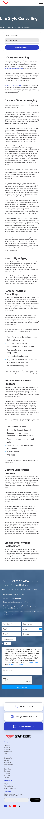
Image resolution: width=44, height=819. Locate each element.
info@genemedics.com (26, 716)
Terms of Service (10, 788)
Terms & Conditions (15, 664)
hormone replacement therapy (14, 68)
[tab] (22, 40)
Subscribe (35, 800)
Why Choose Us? (12, 35)
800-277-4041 (26, 706)
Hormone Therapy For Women (8, 758)
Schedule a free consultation (13, 85)
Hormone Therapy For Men (8, 751)
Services (10, 27)
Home (2, 27)
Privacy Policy (33, 662)
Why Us (6, 784)
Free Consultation (22, 47)
